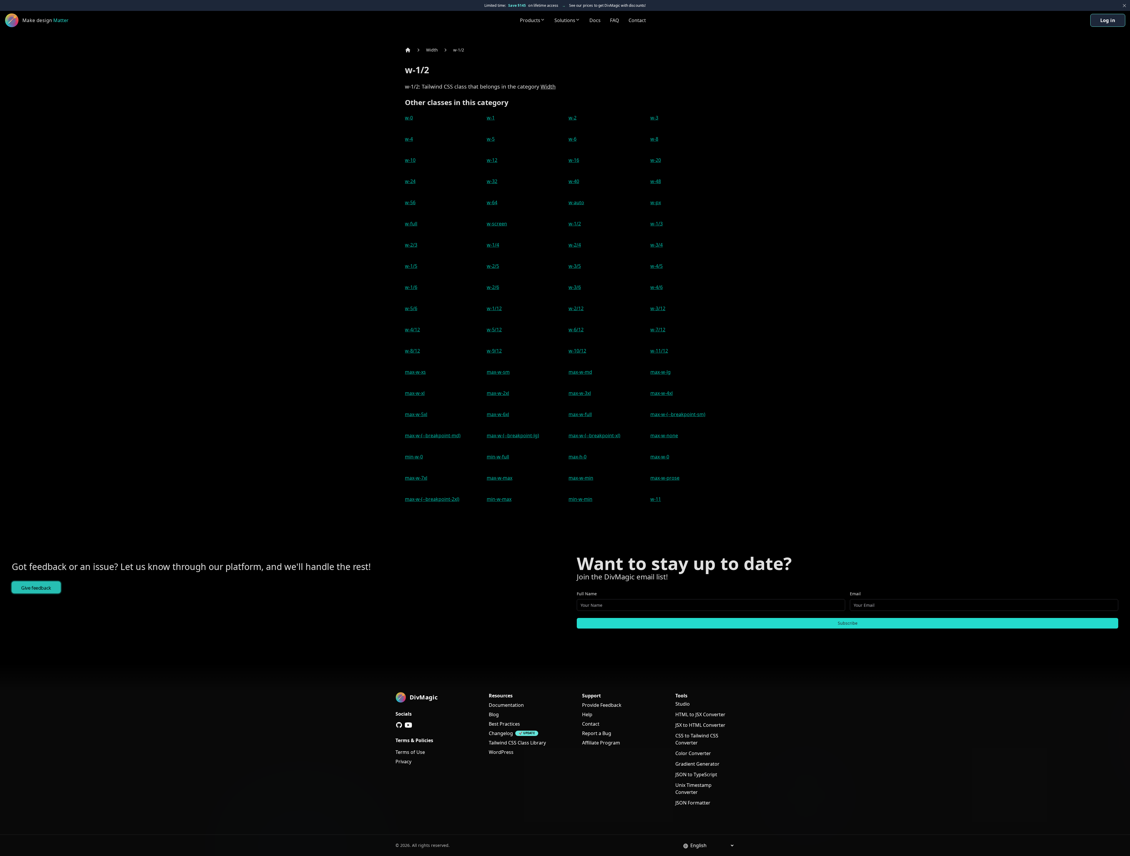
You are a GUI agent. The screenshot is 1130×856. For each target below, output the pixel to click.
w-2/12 (576, 308)
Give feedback (36, 588)
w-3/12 (657, 308)
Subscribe (848, 623)
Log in (1107, 20)
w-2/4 (575, 245)
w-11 (655, 499)
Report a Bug (596, 733)
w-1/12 (494, 308)
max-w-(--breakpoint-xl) (594, 435)
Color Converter (693, 753)
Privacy (403, 761)
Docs (595, 20)
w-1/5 (411, 266)
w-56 (410, 202)
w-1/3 (656, 223)
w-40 (574, 181)
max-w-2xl (498, 393)
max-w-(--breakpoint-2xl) (432, 499)
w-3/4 (656, 245)
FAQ (614, 20)
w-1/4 (493, 245)
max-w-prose (664, 478)
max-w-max (499, 478)
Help (587, 714)
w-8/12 (412, 351)
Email (855, 593)
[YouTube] (408, 725)
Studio (682, 704)
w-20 (655, 160)
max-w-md (580, 372)
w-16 (574, 160)
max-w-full (580, 414)
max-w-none (664, 435)
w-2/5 (493, 266)
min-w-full (498, 456)
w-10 (410, 160)
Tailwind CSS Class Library (517, 742)
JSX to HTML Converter (700, 725)
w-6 (572, 139)
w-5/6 (411, 308)
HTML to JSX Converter (700, 714)
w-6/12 (576, 329)
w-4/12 (412, 329)
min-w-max (499, 499)
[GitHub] (399, 725)
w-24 (410, 181)
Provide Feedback (602, 705)
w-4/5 (656, 266)
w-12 (492, 160)
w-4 (409, 139)
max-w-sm (498, 372)
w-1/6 (411, 287)
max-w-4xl (661, 393)
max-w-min (581, 478)
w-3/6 (575, 287)
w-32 (492, 181)
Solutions (564, 20)
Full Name (587, 593)
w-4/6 (656, 287)
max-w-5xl (416, 414)
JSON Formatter (692, 803)
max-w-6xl (498, 414)
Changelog (501, 733)
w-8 (654, 139)
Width (432, 50)
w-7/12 (657, 329)
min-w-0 (414, 456)
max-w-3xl (580, 393)
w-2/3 (411, 245)
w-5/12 (494, 329)
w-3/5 (575, 266)
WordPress (501, 752)
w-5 (491, 139)
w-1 (491, 117)
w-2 (572, 117)
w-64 (492, 202)
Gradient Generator (697, 764)
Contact (637, 20)
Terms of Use (410, 752)
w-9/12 (494, 351)
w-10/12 (577, 351)
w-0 (409, 117)
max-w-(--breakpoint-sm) (677, 414)
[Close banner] (1124, 5)
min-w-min (580, 499)
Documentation (506, 705)
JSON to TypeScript (696, 774)
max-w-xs (415, 372)
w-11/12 (659, 351)
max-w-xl (415, 393)
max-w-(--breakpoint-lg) (513, 435)
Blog (494, 714)
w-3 (654, 117)
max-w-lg (660, 372)
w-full (411, 223)
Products (530, 20)
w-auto (576, 202)
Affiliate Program (601, 742)
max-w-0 (659, 456)
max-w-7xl (416, 478)
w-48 (655, 181)
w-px (655, 202)
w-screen (497, 223)
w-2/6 (493, 287)
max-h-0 (577, 456)
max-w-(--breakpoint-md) (433, 435)
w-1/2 (458, 50)
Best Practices (504, 724)
